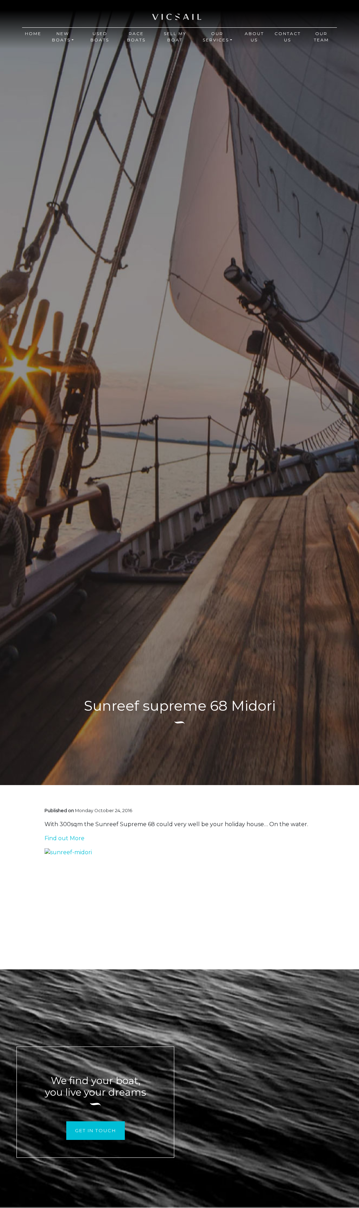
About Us (254, 36)
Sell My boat (175, 36)
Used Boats (99, 36)
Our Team (321, 36)
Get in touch (95, 1130)
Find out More (64, 838)
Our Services (216, 36)
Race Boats (136, 36)
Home (33, 33)
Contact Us (288, 36)
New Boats (61, 36)
